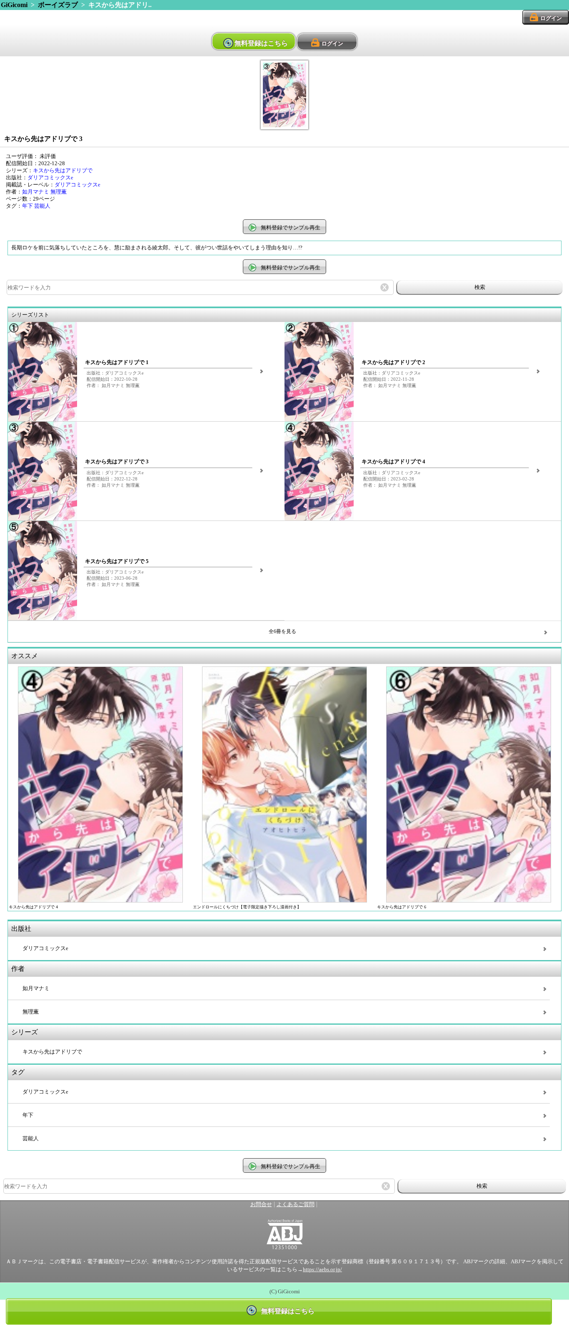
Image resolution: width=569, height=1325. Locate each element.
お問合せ (261, 1204)
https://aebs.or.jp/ (322, 1269)
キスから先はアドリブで (62, 170)
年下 (27, 206)
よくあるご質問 (295, 1204)
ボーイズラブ (58, 4)
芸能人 (42, 206)
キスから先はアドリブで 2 (393, 362)
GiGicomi (14, 4)
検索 (479, 287)
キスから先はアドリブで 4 (393, 462)
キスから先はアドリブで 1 (117, 362)
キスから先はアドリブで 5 (117, 561)
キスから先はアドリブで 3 (117, 462)
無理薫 (58, 192)
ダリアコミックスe (50, 178)
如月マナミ (35, 192)
